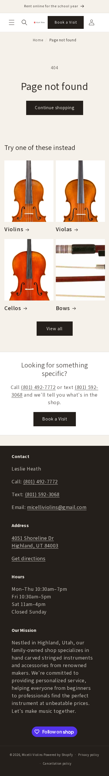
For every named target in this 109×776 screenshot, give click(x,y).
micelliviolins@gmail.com (56, 507)
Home (38, 40)
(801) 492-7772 (38, 387)
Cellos (12, 308)
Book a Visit (66, 22)
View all (54, 328)
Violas (64, 229)
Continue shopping (54, 107)
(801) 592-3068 (42, 494)
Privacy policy (88, 755)
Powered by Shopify (58, 754)
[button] (11, 22)
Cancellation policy (57, 763)
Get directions (28, 558)
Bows (63, 308)
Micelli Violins (32, 754)
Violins (13, 229)
